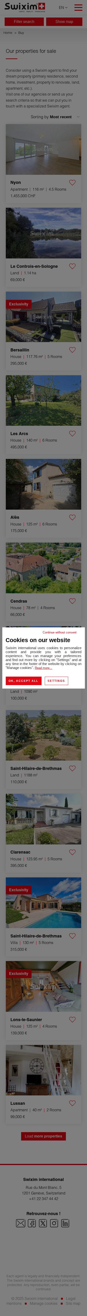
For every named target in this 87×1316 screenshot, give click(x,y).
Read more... (43, 668)
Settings (56, 681)
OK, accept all (23, 681)
